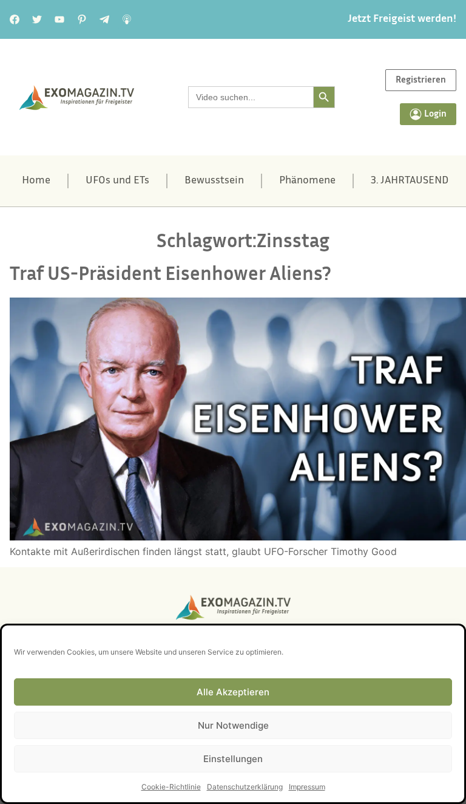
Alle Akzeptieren (233, 692)
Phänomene (307, 181)
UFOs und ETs (117, 181)
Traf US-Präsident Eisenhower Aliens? (170, 275)
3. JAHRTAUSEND (409, 181)
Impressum (307, 786)
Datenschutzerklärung (245, 786)
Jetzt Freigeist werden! (402, 19)
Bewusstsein (214, 181)
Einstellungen (233, 759)
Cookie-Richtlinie (171, 786)
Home (36, 181)
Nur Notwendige (233, 725)
